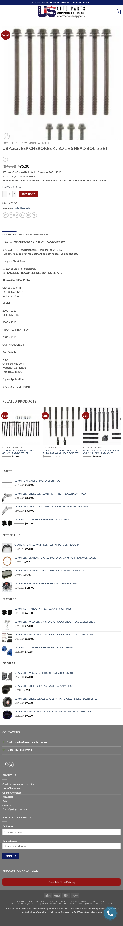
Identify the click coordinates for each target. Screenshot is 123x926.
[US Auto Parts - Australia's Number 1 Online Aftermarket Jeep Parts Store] (61, 12)
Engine (16, 143)
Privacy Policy (25, 901)
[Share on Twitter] (17, 215)
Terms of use (98, 901)
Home (5, 143)
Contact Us (106, 903)
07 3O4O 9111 (23, 749)
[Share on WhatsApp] (5, 215)
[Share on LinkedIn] (34, 215)
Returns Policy (44, 901)
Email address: (9, 841)
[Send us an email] (11, 764)
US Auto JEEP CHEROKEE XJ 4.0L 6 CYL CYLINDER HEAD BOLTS (101, 452)
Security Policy (80, 901)
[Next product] (5, 159)
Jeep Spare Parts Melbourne (46, 912)
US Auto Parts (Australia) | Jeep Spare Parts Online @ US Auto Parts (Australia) (54, 903)
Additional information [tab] (33, 234)
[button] (4, 12)
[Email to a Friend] (22, 215)
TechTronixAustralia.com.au (88, 912)
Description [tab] (9, 234)
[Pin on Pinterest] (28, 215)
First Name (7, 826)
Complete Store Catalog (61, 882)
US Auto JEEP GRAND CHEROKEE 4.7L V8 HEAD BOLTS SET (19, 452)
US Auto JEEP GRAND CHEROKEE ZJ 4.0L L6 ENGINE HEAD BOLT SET (60, 452)
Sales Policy (62, 901)
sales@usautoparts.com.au (32, 741)
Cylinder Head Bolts (36, 143)
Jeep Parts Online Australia (83, 908)
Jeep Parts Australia (58, 908)
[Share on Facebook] (11, 215)
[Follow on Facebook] (5, 764)
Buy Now (28, 193)
